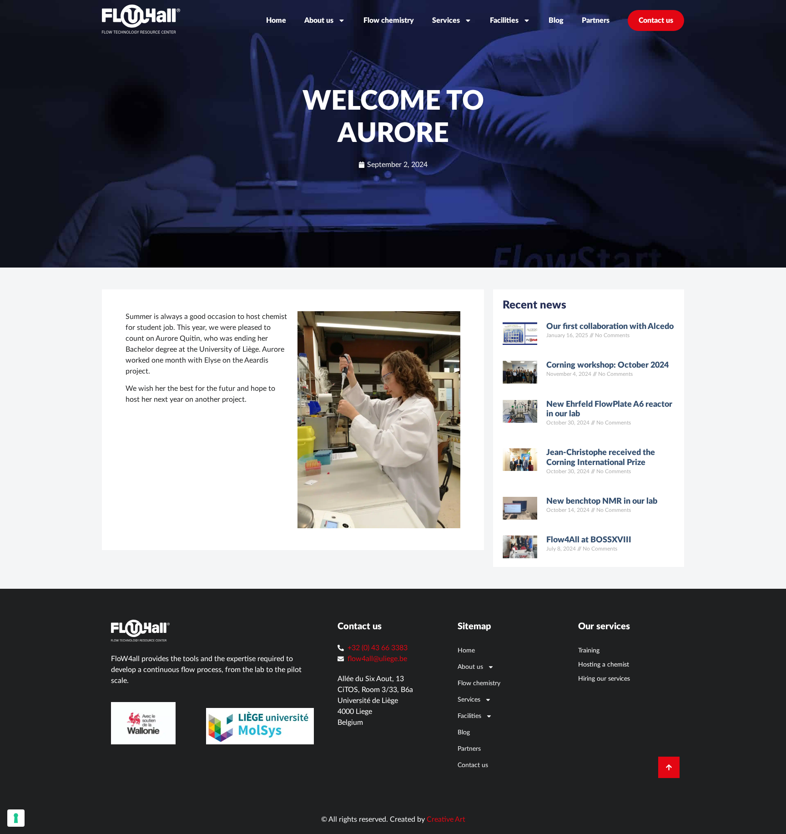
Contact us (656, 20)
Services (446, 20)
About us (318, 20)
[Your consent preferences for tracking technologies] (16, 818)
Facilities (504, 20)
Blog (556, 20)
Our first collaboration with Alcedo (610, 327)
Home (276, 20)
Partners (596, 20)
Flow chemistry (388, 20)
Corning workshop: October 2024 (607, 365)
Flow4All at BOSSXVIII (588, 540)
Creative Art (446, 819)
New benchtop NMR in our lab (601, 501)
